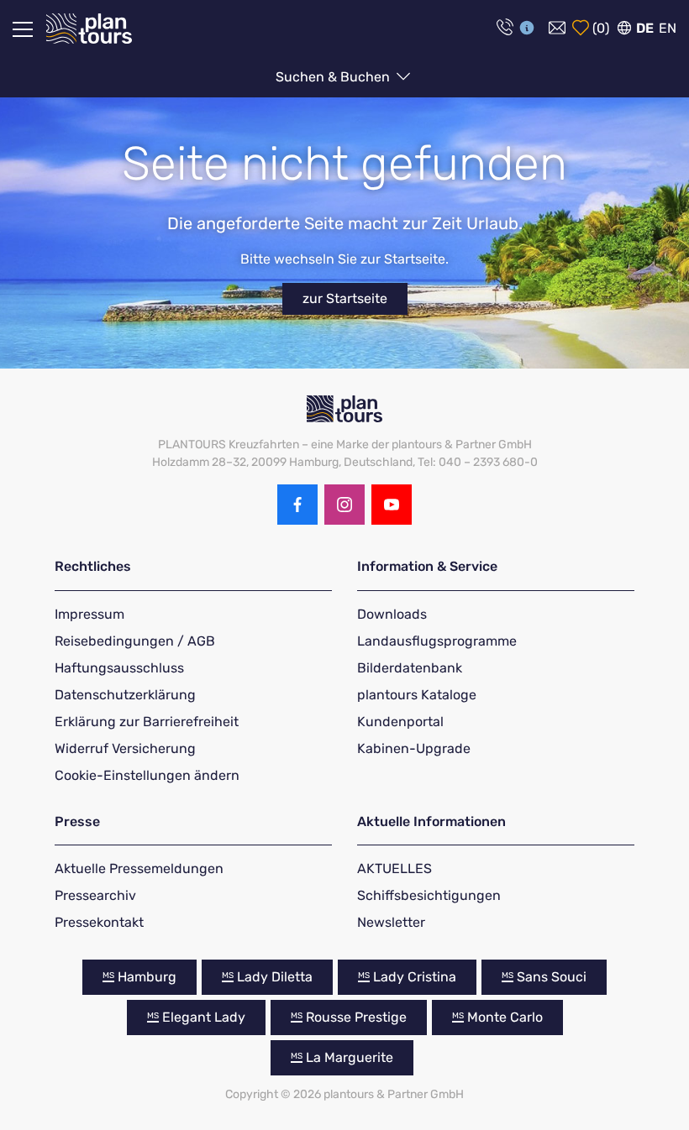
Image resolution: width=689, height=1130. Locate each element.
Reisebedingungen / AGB (135, 641)
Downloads (392, 614)
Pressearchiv (95, 895)
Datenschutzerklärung (125, 695)
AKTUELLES (394, 868)
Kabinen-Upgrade (414, 748)
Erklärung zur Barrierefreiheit (147, 722)
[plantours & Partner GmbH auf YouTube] (391, 504)
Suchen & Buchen (334, 77)
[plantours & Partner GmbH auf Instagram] (344, 504)
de (645, 28)
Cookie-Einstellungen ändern (147, 775)
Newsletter (391, 922)
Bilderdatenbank (409, 668)
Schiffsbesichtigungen (429, 895)
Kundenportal (400, 722)
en (667, 28)
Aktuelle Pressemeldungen (139, 868)
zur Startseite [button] (344, 298)
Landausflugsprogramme (437, 641)
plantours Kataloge (416, 695)
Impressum (89, 614)
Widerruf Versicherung (125, 748)
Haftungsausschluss (119, 668)
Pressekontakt (99, 922)
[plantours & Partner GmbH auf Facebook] (297, 504)
